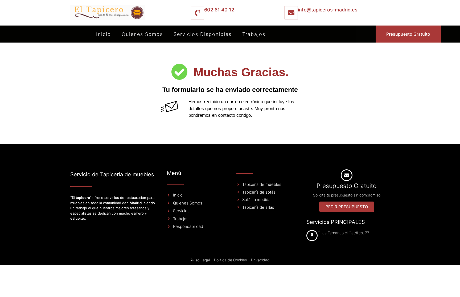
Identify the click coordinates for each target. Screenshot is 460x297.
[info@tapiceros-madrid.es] (291, 12)
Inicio (103, 34)
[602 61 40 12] (197, 12)
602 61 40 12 (219, 9)
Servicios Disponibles (203, 34)
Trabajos (253, 34)
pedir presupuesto (347, 206)
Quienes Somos (142, 34)
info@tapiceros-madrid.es (328, 9)
